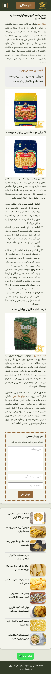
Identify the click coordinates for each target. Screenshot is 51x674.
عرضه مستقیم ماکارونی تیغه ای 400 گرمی (18, 515)
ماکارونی (42, 24)
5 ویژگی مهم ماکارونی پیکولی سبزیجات (26, 77)
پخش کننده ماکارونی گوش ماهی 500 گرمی (19, 595)
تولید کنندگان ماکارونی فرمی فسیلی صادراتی (19, 609)
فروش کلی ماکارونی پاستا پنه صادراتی (17, 529)
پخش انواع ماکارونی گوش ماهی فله (17, 581)
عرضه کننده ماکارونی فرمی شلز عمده (17, 623)
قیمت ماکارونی (39, 355)
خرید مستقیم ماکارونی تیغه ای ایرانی (19, 557)
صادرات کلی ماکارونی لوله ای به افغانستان (17, 568)
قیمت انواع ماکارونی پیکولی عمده (28, 81)
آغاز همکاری (25, 5)
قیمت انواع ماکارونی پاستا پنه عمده (17, 543)
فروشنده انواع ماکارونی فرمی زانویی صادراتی (18, 637)
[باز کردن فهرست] (5, 5)
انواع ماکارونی (18, 396)
